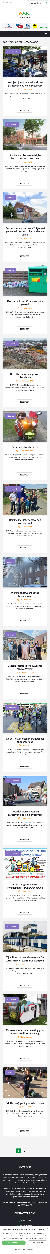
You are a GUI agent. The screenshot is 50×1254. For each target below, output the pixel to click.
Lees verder (43, 1238)
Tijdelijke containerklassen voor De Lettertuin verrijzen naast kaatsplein (25, 959)
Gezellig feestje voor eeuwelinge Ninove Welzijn (25, 667)
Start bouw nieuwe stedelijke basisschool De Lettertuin (25, 157)
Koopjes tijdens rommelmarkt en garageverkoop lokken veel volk (25, 84)
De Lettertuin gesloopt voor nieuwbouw (25, 376)
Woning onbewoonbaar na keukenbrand (25, 594)
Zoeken (46, 2)
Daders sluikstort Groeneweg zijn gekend (25, 303)
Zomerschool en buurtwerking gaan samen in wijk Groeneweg (25, 1032)
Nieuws (10, 197)
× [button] (47, 1228)
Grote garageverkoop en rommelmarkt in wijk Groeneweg (25, 886)
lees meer (24, 110)
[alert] (25, 1240)
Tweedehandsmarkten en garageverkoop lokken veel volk (25, 813)
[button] (25, 1249)
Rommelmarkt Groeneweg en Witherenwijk (25, 521)
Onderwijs (11, 124)
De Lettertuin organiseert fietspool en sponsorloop (25, 740)
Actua (9, 562)
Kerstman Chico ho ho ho (25, 446)
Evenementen (13, 51)
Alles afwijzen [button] (37, 1243)
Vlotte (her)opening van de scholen (25, 1103)
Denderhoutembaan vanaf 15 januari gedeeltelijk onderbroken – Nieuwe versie (25, 231)
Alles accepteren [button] (14, 1243)
